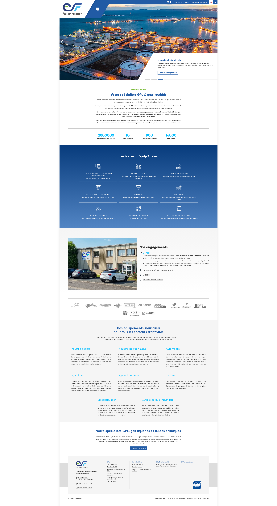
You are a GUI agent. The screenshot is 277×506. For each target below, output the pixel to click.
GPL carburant (111, 481)
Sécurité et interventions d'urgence (114, 474)
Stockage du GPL (112, 464)
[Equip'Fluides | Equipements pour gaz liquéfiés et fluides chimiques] (72, 9)
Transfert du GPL (112, 467)
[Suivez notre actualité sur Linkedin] (168, 2)
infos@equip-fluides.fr (199, 2)
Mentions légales (160, 498)
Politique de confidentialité (175, 498)
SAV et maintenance (187, 462)
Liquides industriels (162, 462)
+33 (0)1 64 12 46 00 (182, 2)
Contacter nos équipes (139, 448)
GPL (108, 462)
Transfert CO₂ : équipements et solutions (141, 470)
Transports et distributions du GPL (116, 470)
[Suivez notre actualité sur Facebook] (170, 2)
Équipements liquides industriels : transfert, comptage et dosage (166, 465)
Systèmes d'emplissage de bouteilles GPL (115, 478)
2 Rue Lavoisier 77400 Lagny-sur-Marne (85, 478)
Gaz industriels (137, 462)
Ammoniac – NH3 (137, 464)
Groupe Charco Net (203, 498)
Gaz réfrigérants (137, 467)
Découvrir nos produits (168, 73)
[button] (147, 79)
